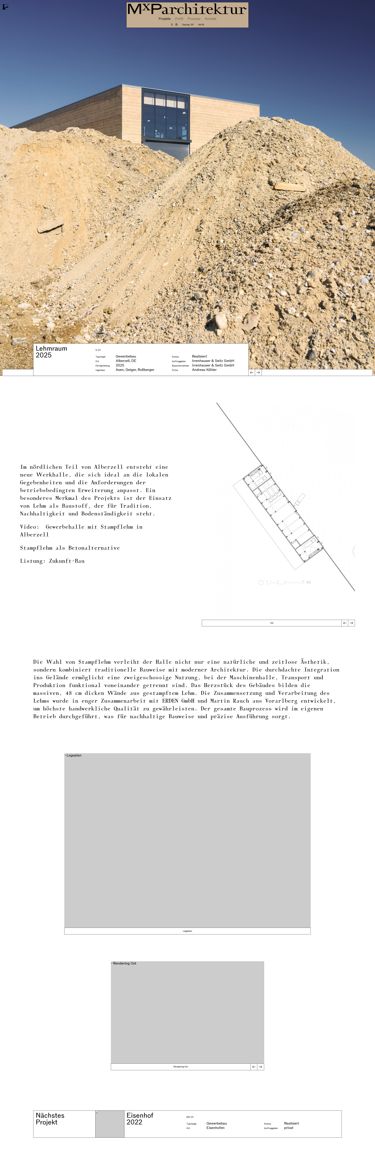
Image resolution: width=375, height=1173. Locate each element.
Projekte (165, 18)
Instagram (176, 24)
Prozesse (194, 18)
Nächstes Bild (258, 372)
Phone (172, 24)
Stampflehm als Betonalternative (70, 548)
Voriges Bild (251, 372)
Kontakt (210, 18)
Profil (179, 18)
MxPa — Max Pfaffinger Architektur (187, 8)
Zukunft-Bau (67, 561)
